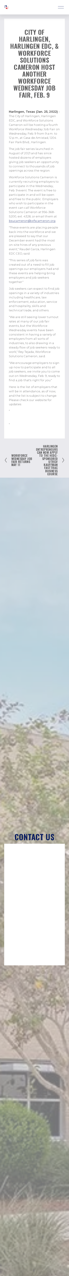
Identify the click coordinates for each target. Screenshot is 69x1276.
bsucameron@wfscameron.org (32, 220)
